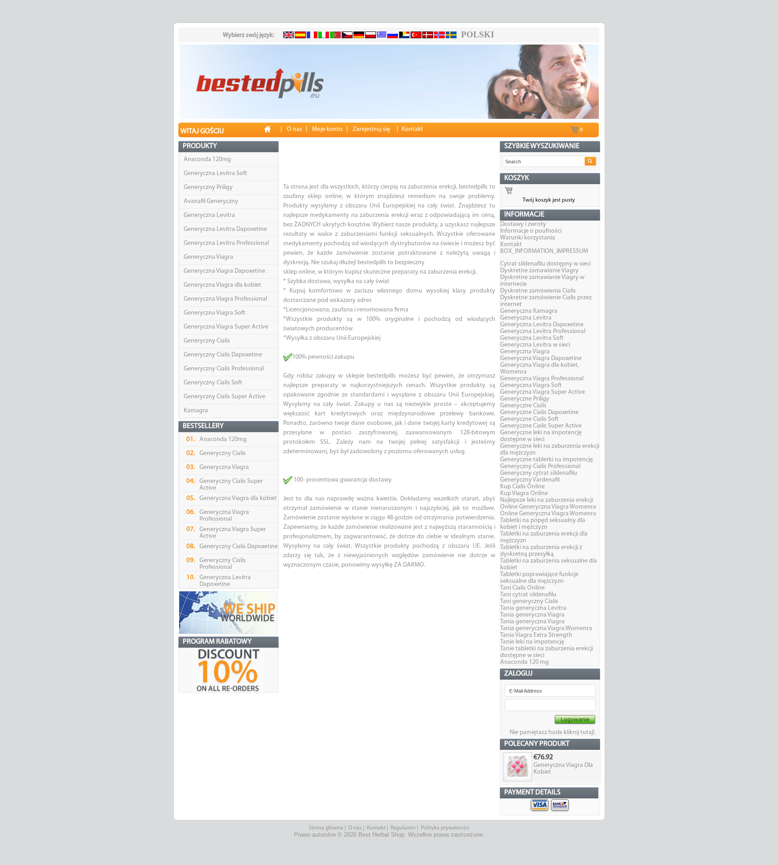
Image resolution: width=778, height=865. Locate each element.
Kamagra (196, 410)
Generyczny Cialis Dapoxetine (223, 354)
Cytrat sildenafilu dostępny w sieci (545, 264)
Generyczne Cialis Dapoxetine (539, 412)
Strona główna (326, 828)
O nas (355, 828)
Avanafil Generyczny (211, 201)
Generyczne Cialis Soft (529, 419)
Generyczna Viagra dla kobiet (222, 285)
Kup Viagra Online (524, 493)
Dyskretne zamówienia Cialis (538, 291)
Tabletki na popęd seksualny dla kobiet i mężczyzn (542, 524)
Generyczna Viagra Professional (225, 299)
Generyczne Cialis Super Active (541, 426)
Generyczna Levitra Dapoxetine (225, 229)
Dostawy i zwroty (523, 224)
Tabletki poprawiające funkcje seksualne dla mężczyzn (539, 578)
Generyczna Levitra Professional (226, 243)
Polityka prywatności (445, 828)
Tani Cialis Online (522, 588)
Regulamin (403, 828)
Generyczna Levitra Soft (215, 173)
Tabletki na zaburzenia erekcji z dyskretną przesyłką (541, 551)
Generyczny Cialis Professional (224, 368)
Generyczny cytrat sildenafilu (538, 473)
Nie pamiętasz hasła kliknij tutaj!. (553, 732)
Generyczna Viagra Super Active (226, 327)
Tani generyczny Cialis (529, 601)
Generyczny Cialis (207, 341)
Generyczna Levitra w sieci (535, 345)
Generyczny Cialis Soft (213, 382)
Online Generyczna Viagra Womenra (548, 507)
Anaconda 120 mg (524, 662)
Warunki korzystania (527, 237)
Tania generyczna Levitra (533, 608)
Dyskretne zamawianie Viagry (539, 270)
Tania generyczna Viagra (532, 615)
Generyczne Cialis (523, 405)
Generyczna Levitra (209, 215)
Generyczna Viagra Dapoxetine (224, 271)
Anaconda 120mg (207, 159)
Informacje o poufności (530, 231)
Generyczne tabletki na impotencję (546, 459)
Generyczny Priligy (208, 187)
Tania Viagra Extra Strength (536, 635)
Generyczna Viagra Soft (214, 313)
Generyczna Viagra (208, 257)
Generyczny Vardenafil (530, 480)
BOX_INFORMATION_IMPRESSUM (544, 251)
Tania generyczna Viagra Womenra (546, 628)
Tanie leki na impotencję (532, 642)
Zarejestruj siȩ (371, 129)
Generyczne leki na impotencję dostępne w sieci (541, 436)
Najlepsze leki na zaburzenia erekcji (546, 500)
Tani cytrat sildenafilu (528, 594)
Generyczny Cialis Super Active (224, 396)
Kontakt (511, 244)
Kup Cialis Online (522, 486)
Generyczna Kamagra (528, 311)
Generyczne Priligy (524, 399)
